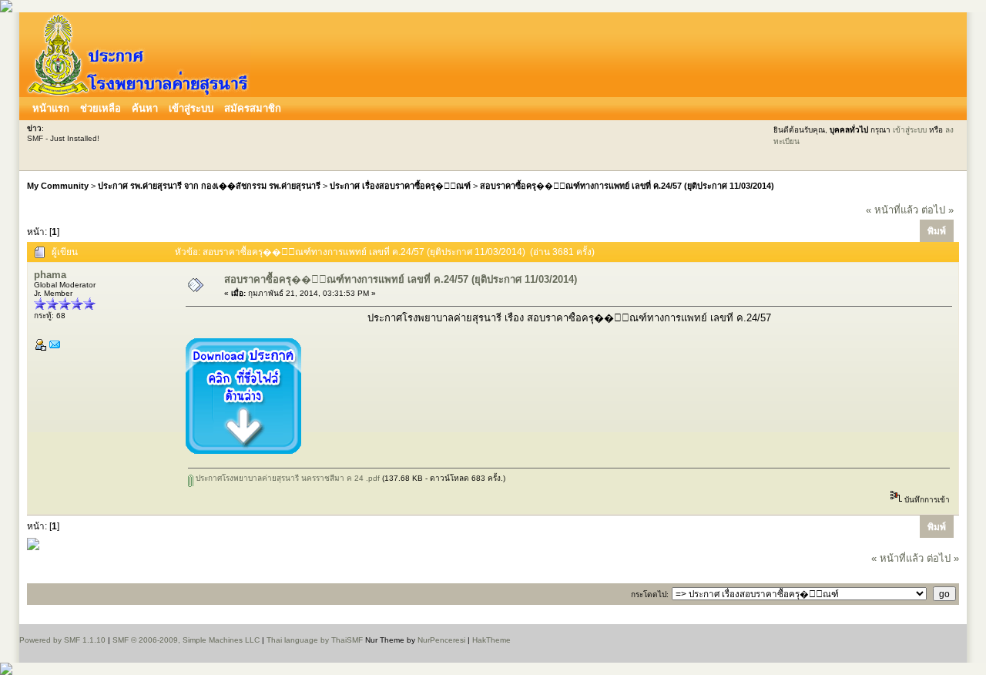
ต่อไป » (937, 210)
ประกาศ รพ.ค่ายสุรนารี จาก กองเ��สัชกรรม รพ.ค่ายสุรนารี (209, 185)
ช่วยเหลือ (100, 108)
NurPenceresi (441, 640)
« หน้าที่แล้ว (892, 210)
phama (50, 274)
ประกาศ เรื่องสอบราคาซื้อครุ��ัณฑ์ (400, 185)
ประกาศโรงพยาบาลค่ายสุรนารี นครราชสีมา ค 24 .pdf (286, 478)
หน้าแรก (50, 108)
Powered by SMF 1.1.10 (62, 640)
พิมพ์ (936, 231)
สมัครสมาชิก (252, 108)
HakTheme (491, 640)
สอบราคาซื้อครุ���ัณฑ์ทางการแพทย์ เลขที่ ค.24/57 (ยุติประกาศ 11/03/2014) (627, 185)
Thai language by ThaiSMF (315, 640)
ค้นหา (145, 108)
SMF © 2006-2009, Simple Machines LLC (186, 640)
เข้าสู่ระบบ (191, 108)
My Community (58, 185)
